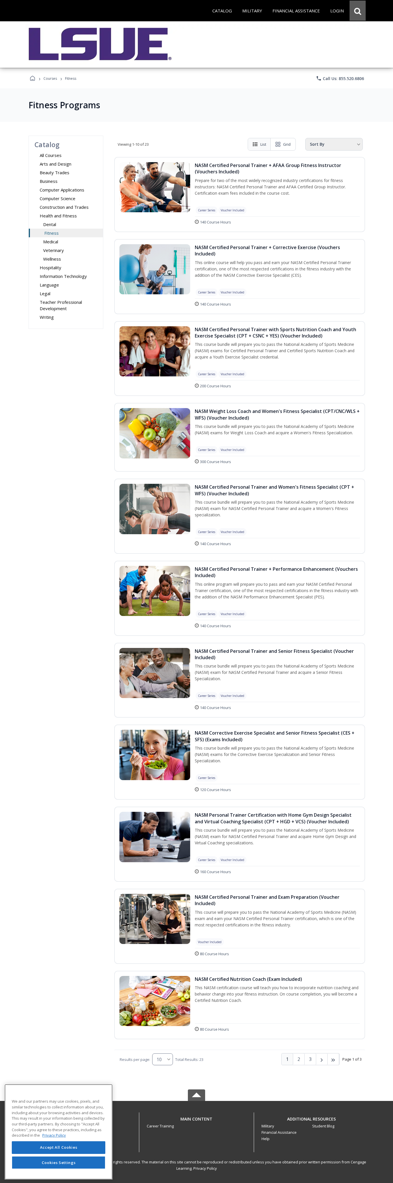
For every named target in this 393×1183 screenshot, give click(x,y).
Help (266, 1138)
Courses (50, 78)
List (263, 144)
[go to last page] (333, 1059)
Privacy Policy (205, 1168)
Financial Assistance (279, 1132)
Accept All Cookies (58, 1147)
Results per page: (135, 1059)
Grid (287, 144)
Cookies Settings (59, 1162)
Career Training (160, 1126)
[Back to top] (196, 1122)
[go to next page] (322, 1059)
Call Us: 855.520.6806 (340, 78)
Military (268, 1126)
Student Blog (323, 1126)
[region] (58, 1132)
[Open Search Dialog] (358, 11)
